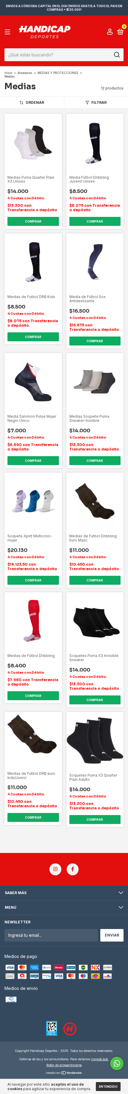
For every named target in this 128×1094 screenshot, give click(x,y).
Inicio (8, 73)
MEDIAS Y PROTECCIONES (58, 73)
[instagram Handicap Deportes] (55, 869)
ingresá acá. (100, 1059)
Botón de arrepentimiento (64, 1065)
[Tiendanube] (64, 1073)
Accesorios (25, 73)
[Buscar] (116, 55)
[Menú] (8, 32)
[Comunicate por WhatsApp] (117, 1063)
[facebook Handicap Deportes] (73, 869)
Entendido (108, 1086)
